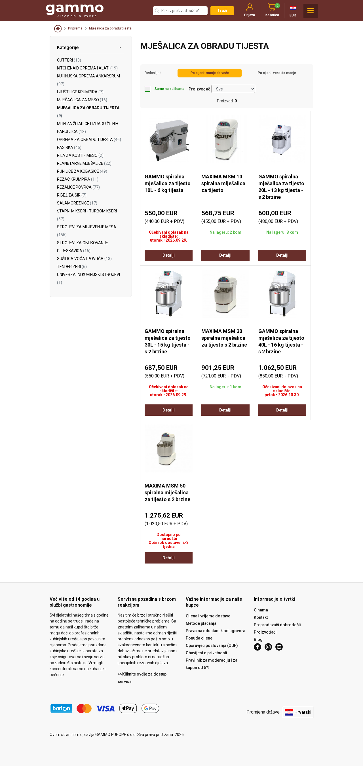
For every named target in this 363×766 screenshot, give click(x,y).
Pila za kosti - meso (80, 155)
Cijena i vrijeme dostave (208, 616)
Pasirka (69, 147)
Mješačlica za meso (82, 100)
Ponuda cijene (199, 638)
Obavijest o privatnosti (206, 653)
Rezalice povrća (78, 187)
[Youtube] (279, 647)
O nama (261, 610)
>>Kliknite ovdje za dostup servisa (142, 678)
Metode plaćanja (201, 623)
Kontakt (261, 617)
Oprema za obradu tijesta (89, 139)
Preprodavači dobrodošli (277, 624)
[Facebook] (257, 647)
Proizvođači (265, 632)
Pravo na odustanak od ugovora (215, 630)
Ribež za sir (71, 195)
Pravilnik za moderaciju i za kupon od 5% (211, 664)
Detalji (168, 255)
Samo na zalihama (169, 89)
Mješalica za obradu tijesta (110, 28)
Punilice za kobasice (82, 171)
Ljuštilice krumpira (80, 92)
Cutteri (69, 60)
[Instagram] (268, 647)
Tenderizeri (72, 266)
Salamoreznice (77, 203)
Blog (258, 639)
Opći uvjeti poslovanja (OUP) (212, 645)
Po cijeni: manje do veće (210, 73)
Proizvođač (199, 89)
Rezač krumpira (77, 179)
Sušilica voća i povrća (84, 258)
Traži (222, 10)
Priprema (75, 28)
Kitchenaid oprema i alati (87, 68)
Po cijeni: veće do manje (277, 73)
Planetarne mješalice (84, 163)
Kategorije (68, 47)
